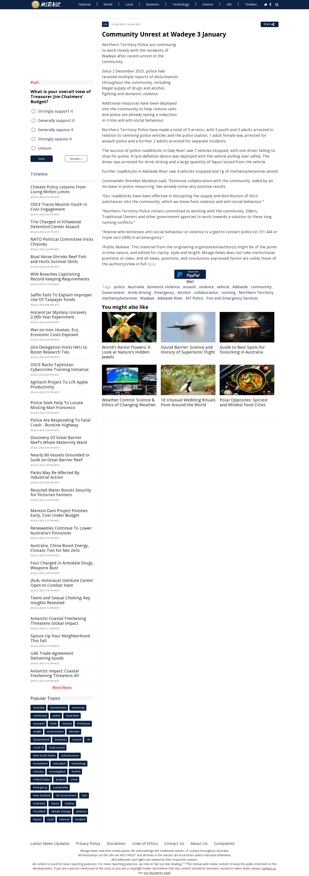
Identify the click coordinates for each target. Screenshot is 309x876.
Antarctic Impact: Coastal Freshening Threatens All (54, 673)
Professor (83, 723)
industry (38, 771)
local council (57, 747)
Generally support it (56, 120)
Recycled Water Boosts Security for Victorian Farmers (60, 492)
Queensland (41, 739)
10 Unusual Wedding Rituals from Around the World (188, 402)
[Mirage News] (48, 4)
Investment (40, 763)
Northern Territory (256, 292)
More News (62, 687)
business (61, 739)
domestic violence (163, 286)
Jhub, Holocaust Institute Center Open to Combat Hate (61, 583)
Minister (74, 731)
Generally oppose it (56, 129)
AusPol (75, 771)
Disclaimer (116, 843)
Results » (76, 159)
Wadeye (147, 298)
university (78, 707)
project (60, 779)
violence (206, 286)
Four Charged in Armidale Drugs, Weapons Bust (62, 565)
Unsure (44, 148)
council (76, 739)
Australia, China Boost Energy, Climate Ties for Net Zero (59, 548)
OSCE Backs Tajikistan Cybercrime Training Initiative (59, 367)
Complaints (224, 843)
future (55, 803)
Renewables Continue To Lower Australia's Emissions (61, 530)
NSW (53, 723)
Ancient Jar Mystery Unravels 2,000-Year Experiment (58, 315)
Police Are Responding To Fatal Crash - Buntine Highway (60, 422)
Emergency (164, 292)
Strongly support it (55, 111)
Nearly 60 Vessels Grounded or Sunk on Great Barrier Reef (60, 457)
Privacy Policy (88, 843)
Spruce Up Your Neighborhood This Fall (60, 638)
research (39, 723)
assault (189, 286)
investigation (57, 771)
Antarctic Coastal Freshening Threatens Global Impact (58, 621)
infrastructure (70, 755)
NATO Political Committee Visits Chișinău (61, 242)
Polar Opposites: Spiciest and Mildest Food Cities (244, 402)
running (228, 292)
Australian (72, 715)
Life (229, 4)
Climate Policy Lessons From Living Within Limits (58, 189)
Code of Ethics (145, 843)
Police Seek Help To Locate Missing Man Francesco (56, 405)
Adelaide (240, 286)
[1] (184, 863)
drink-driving (139, 292)
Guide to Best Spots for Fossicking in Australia (242, 350)
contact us (268, 868)
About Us (199, 843)
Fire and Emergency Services (232, 298)
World (108, 4)
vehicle (223, 286)
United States (41, 779)
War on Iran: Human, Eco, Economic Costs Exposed (54, 332)
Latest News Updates (50, 843)
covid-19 (38, 747)
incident (80, 819)
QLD (84, 795)
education (59, 763)
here (151, 263)
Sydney (69, 803)
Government (113, 292)
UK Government (66, 795)
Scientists (39, 803)
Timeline (251, 4)
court (50, 819)
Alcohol (184, 292)
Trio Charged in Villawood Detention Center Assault (55, 224)
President (39, 811)
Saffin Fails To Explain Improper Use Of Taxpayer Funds (61, 297)
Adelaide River (170, 298)
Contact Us (174, 843)
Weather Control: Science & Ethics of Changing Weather (129, 402)
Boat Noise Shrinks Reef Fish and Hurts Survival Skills (58, 259)
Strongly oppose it (55, 138)
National (84, 4)
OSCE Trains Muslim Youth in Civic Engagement (58, 207)
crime (74, 779)
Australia (136, 286)
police (119, 286)
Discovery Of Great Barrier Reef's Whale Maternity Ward (58, 440)
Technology (180, 4)
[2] (187, 863)
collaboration (206, 292)
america (81, 811)
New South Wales (44, 755)
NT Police (194, 298)
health (37, 731)
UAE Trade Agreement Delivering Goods (51, 656)
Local (129, 4)
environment (55, 731)
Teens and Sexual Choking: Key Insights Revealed (60, 600)
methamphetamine (119, 298)
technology (79, 763)
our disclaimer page (157, 873)
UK (88, 739)
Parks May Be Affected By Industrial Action (54, 475)
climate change (60, 811)
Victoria (67, 723)
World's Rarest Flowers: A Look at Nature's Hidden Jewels (126, 352)
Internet (64, 819)
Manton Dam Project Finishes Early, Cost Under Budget (59, 513)
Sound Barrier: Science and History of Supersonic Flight (188, 350)
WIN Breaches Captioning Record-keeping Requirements (59, 276)
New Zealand (41, 795)
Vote (41, 159)
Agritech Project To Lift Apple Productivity (59, 384)
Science (207, 4)
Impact (37, 819)
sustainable (60, 787)
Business (152, 4)
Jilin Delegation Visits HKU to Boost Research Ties (58, 350)
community (261, 286)
